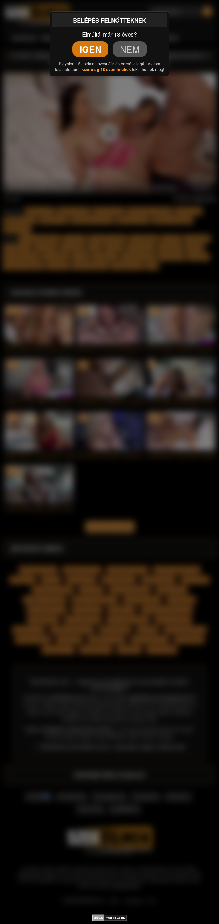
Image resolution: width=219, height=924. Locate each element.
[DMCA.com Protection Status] (109, 917)
